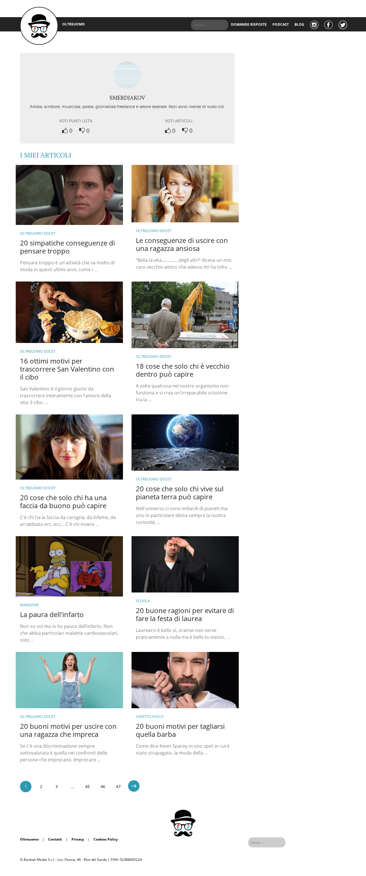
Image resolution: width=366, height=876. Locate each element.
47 (118, 786)
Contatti (55, 839)
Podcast (280, 24)
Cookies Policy (106, 839)
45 (87, 786)
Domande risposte (249, 24)
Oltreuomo (29, 839)
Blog (299, 24)
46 (103, 786)
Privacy (77, 839)
